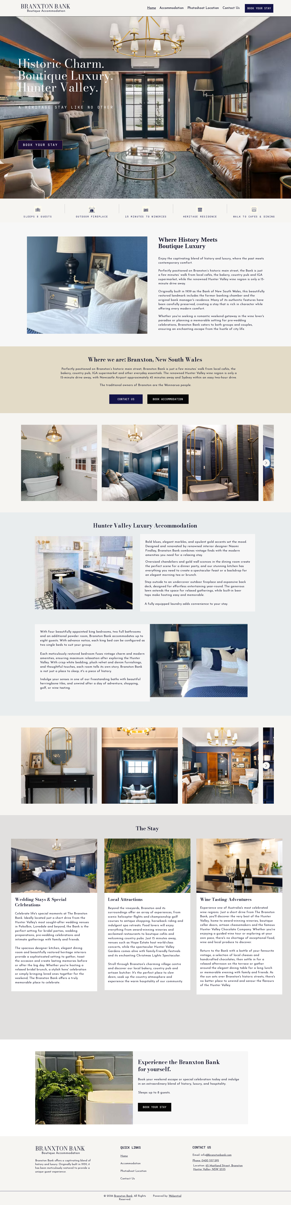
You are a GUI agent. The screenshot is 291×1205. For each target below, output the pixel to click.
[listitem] (140, 463)
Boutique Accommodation (46, 11)
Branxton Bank (123, 1196)
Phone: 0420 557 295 (205, 1160)
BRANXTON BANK (45, 6)
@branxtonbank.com (219, 1155)
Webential (175, 1196)
